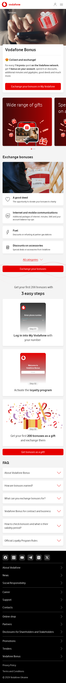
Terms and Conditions (13, 671)
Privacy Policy (9, 665)
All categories (30, 259)
